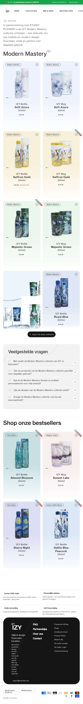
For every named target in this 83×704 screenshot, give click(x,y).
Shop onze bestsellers (32, 422)
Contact (37, 638)
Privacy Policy (59, 636)
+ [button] (25, 119)
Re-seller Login (60, 647)
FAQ (35, 624)
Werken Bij (58, 639)
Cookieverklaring (61, 651)
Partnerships (40, 629)
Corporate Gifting (61, 624)
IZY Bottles (13, 698)
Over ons (38, 633)
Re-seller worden (61, 643)
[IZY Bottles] (7, 11)
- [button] (18, 119)
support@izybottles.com (21, 680)
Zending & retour (61, 632)
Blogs (56, 628)
